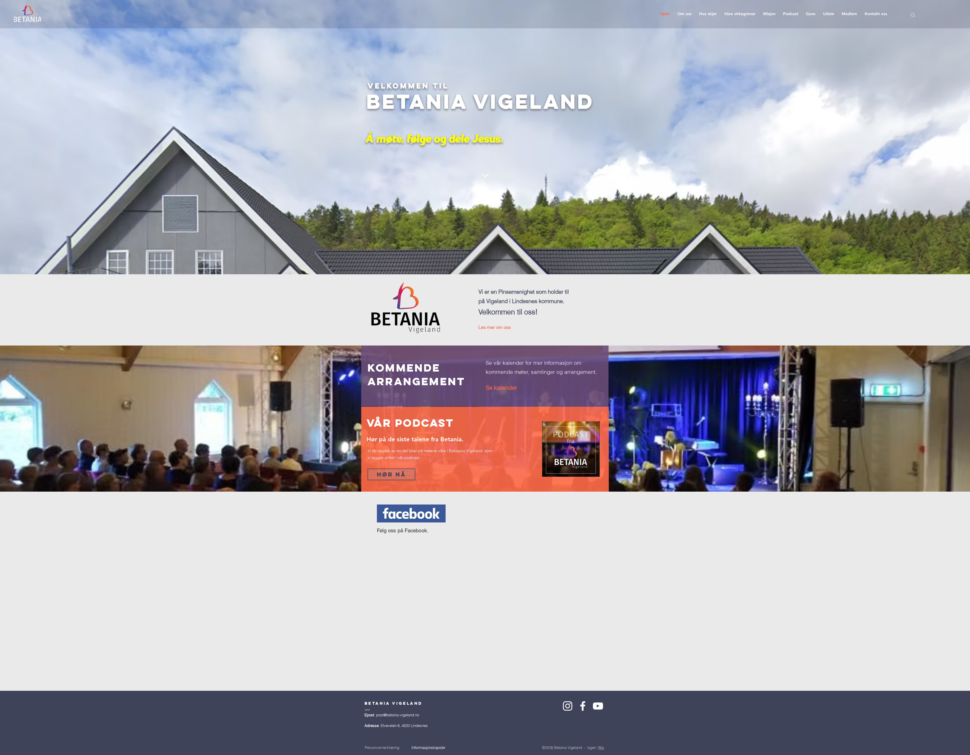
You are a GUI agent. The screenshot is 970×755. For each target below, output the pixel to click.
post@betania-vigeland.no (397, 715)
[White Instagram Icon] (567, 706)
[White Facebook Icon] (582, 706)
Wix (601, 747)
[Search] (912, 15)
